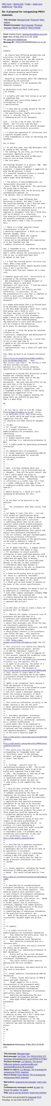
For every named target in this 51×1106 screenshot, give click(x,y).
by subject (14, 1090)
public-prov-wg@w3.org (17, 40)
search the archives (38, 1093)
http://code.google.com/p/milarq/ (18, 838)
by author (24, 1090)
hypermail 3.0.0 (34, 1097)
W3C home (6, 4)
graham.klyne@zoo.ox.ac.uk (34, 34)
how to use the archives (19, 1093)
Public (28, 4)
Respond (35, 20)
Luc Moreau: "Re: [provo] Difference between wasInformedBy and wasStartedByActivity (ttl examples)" (23, 1064)
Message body (23, 20)
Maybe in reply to (20, 28)
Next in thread (34, 28)
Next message (27, 25)
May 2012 (18, 7)
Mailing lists (18, 4)
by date (37, 1087)
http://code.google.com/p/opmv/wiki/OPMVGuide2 (24, 670)
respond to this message (25, 1082)
